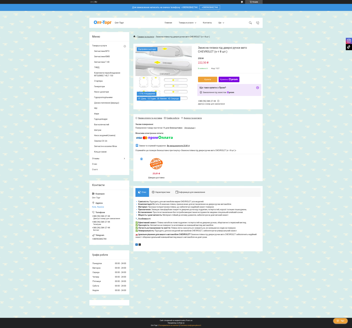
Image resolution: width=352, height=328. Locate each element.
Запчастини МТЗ (101, 51)
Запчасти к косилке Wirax (105, 146)
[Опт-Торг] (102, 23)
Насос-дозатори (101, 92)
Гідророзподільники (103, 97)
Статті (95, 169)
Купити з (224, 79)
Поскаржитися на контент (169, 325)
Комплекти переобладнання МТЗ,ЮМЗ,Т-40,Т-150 (107, 74)
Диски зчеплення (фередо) (106, 103)
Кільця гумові (100, 152)
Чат (342, 321)
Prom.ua (189, 320)
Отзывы (95, 158)
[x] (140, 245)
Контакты (207, 23)
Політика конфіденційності (190, 325)
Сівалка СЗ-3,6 (100, 141)
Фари (96, 114)
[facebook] (136, 245)
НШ (95, 108)
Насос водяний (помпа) (104, 135)
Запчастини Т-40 (101, 62)
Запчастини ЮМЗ (102, 56)
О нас (94, 164)
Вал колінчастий (101, 124)
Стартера (98, 81)
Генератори (99, 86)
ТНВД (97, 67)
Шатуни (97, 130)
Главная (168, 23)
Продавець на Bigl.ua (176, 323)
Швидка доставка (156, 178)
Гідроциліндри (100, 119)
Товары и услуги (186, 23)
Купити (207, 79)
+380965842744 (210, 7)
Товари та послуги (145, 37)
